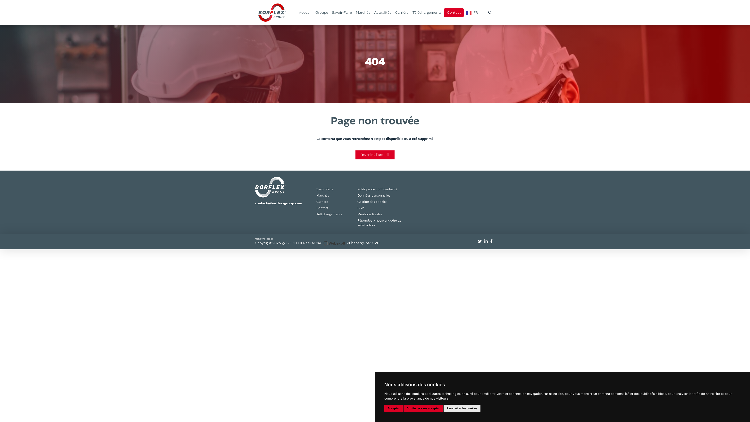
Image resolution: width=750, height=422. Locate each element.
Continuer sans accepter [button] (423, 408)
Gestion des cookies (372, 202)
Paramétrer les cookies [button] (462, 408)
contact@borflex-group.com (278, 203)
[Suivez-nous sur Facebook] (491, 241)
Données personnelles (373, 196)
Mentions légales (369, 214)
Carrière (322, 202)
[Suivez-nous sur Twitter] (480, 241)
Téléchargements (329, 214)
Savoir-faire (324, 189)
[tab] (480, 241)
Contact (322, 208)
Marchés (322, 196)
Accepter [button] (394, 408)
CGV (360, 208)
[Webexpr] (334, 243)
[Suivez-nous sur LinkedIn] (486, 241)
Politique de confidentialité (377, 189)
